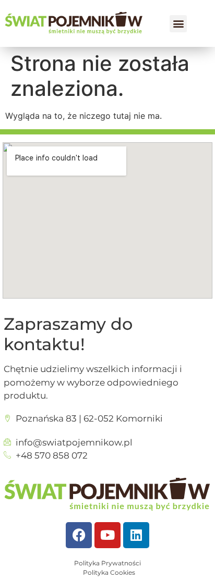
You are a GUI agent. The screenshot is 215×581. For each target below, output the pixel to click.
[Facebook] (79, 535)
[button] (178, 23)
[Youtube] (107, 535)
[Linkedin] (136, 535)
